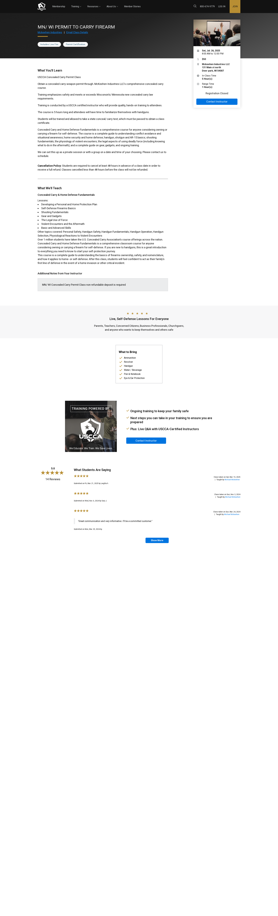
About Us (112, 4)
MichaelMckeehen (232, 480)
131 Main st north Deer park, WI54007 (216, 67)
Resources (93, 4)
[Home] (42, 6)
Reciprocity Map (159, 4)
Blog (143, 4)
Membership (58, 6)
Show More (157, 540)
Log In (221, 6)
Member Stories (132, 6)
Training (76, 4)
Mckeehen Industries (50, 32)
